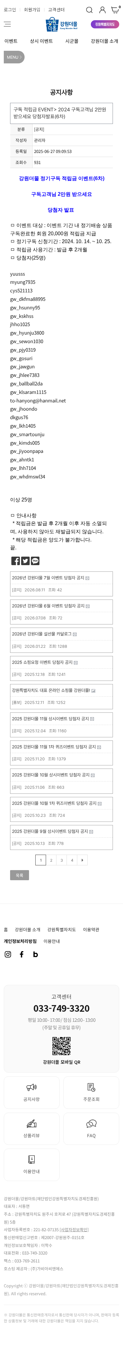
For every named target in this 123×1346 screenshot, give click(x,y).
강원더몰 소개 (104, 41)
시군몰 (72, 41)
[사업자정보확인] (74, 1229)
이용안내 (52, 941)
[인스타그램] (8, 954)
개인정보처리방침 (20, 941)
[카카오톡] (35, 561)
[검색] (89, 10)
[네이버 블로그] (36, 954)
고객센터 (56, 9)
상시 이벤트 (41, 41)
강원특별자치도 (61, 929)
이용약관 (91, 929)
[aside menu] (7, 24)
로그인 (10, 9)
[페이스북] (15, 561)
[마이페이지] (102, 10)
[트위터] (25, 561)
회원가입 (32, 9)
